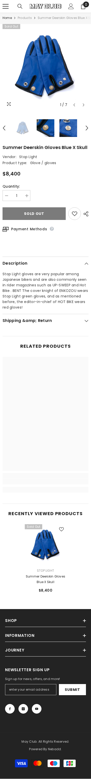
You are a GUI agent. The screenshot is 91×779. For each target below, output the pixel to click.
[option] (45, 67)
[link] (45, 481)
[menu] (6, 6)
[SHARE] (84, 214)
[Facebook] (10, 709)
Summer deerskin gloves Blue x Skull (45, 579)
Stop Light (28, 156)
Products (25, 18)
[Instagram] (23, 709)
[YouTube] (36, 709)
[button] (74, 104)
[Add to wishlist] (74, 213)
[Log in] (71, 6)
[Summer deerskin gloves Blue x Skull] (45, 545)
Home (7, 18)
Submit (72, 689)
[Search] (20, 6)
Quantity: (11, 186)
